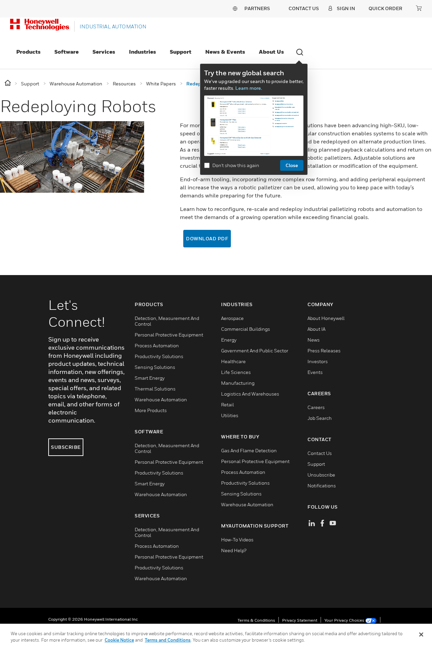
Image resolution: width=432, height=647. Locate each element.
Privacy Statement (299, 620)
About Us (271, 51)
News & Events (225, 51)
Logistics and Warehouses (250, 394)
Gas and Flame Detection (249, 450)
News (313, 340)
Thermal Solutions (155, 389)
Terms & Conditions (256, 620)
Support (180, 51)
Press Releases (324, 350)
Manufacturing (237, 383)
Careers (316, 407)
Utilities (229, 415)
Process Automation (157, 345)
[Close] (421, 634)
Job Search (319, 418)
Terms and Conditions (168, 640)
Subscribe (66, 447)
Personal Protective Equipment (169, 335)
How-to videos (237, 539)
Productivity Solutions (159, 356)
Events (315, 372)
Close (292, 165)
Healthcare (233, 361)
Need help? (233, 550)
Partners (257, 8)
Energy (229, 340)
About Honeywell (326, 318)
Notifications (321, 485)
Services (103, 51)
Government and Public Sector (254, 350)
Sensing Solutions (155, 367)
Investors (317, 361)
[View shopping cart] (419, 8)
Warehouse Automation (161, 399)
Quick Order (385, 8)
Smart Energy (150, 378)
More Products (151, 410)
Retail (227, 404)
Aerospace (232, 318)
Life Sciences (236, 372)
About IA (316, 329)
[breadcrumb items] (8, 83)
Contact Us (319, 453)
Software (66, 51)
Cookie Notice (119, 640)
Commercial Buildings (245, 329)
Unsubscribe (321, 475)
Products (28, 51)
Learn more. (248, 88)
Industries (142, 51)
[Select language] (235, 8)
